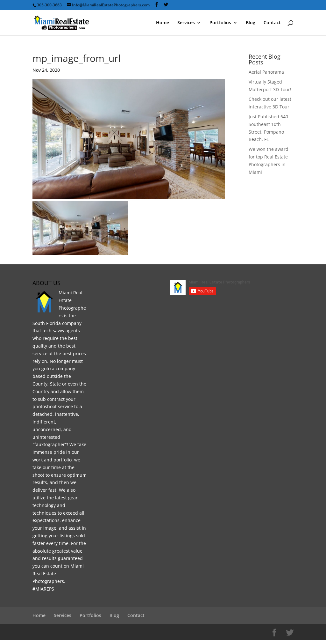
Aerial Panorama (266, 72)
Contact (272, 23)
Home (162, 23)
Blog (250, 23)
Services (186, 23)
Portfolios (220, 23)
